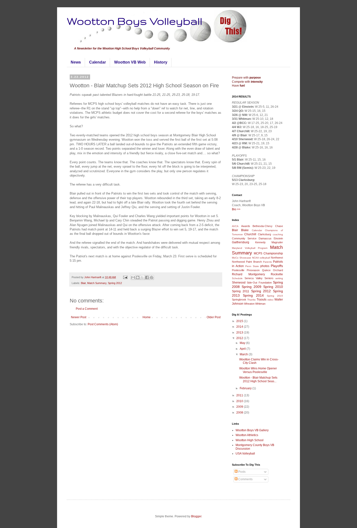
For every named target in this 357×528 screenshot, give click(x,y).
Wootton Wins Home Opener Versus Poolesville (258, 370)
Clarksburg (264, 234)
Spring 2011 (240, 291)
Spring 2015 (275, 295)
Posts (242, 471)
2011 (240, 395)
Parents (267, 261)
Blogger (196, 516)
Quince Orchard (272, 270)
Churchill (250, 234)
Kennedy (260, 242)
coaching (278, 234)
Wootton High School (250, 440)
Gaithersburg (240, 242)
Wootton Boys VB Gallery (252, 430)
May (243, 343)
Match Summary (96, 283)
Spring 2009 (251, 287)
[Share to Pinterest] (151, 277)
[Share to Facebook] (146, 277)
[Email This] (133, 277)
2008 (240, 412)
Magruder (277, 242)
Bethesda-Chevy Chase (268, 226)
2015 (240, 321)
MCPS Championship (268, 253)
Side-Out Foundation (259, 282)
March (244, 354)
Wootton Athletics (247, 435)
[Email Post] (125, 277)
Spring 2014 (253, 295)
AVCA (235, 226)
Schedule (237, 278)
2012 (240, 338)
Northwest (277, 257)
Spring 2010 (273, 287)
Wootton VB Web (130, 62)
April (243, 348)
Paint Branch (254, 261)
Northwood (238, 261)
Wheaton (249, 303)
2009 (240, 406)
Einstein (278, 238)
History (160, 62)
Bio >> (236, 209)
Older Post (214, 317)
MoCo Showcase (241, 257)
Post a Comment (87, 308)
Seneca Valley (253, 278)
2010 (240, 401)
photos (264, 266)
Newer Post (78, 317)
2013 (240, 332)
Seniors (268, 278)
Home (147, 317)
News (76, 62)
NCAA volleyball (261, 257)
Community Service (244, 238)
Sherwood (239, 282)
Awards (245, 226)
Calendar (97, 62)
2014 (240, 326)
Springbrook (239, 299)
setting (279, 278)
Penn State (252, 266)
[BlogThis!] (137, 277)
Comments (245, 479)
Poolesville (238, 270)
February (246, 388)
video (270, 299)
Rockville (277, 274)
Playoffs (277, 266)
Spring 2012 (115, 283)
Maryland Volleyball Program (249, 248)
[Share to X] (142, 277)
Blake (245, 230)
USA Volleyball (245, 453)
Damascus (265, 238)
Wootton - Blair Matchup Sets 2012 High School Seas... (258, 379)
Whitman (260, 303)
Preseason (253, 270)
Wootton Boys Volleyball (134, 21)
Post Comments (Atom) (103, 324)
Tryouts (261, 299)
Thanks (251, 299)
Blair (83, 283)
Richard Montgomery (248, 274)
